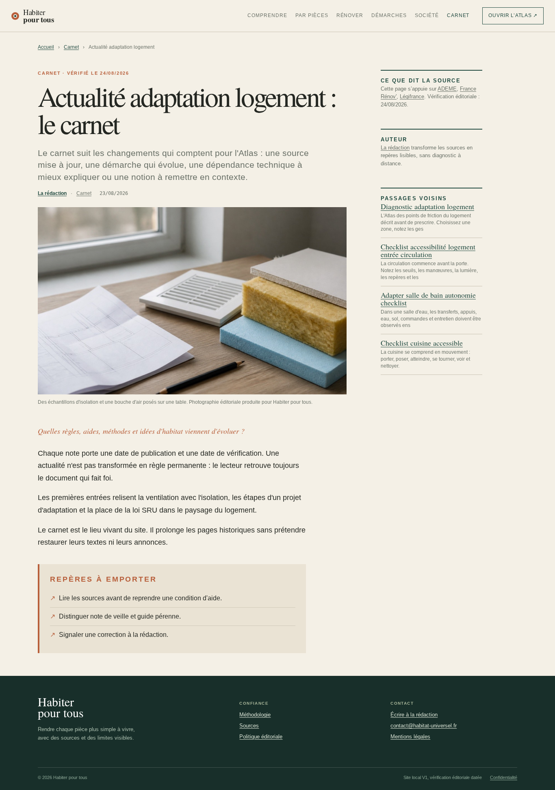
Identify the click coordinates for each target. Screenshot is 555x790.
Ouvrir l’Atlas (513, 15)
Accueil (46, 47)
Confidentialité (503, 777)
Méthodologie (255, 715)
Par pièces (311, 15)
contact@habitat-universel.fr (423, 726)
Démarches (389, 15)
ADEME (447, 89)
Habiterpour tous (61, 707)
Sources (249, 726)
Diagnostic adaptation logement (427, 206)
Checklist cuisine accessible (422, 343)
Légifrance (412, 96)
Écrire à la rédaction (414, 715)
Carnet (458, 15)
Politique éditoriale (260, 737)
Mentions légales (410, 737)
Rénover (350, 15)
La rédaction (52, 193)
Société (427, 15)
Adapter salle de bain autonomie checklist (428, 299)
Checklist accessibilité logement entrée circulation (428, 250)
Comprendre (267, 15)
